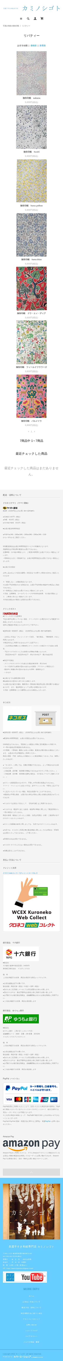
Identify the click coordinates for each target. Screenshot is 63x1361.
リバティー (26, 26)
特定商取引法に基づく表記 (31, 1313)
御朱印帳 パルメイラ (31, 421)
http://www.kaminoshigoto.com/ (20, 1268)
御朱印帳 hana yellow (31, 205)
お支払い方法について (31, 1302)
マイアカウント (31, 1336)
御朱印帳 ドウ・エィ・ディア (31, 313)
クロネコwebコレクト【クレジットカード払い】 (20, 873)
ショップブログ (31, 1330)
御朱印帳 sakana (31, 98)
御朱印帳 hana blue (31, 259)
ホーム (31, 1296)
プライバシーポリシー (31, 1319)
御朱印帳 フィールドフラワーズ (31, 367)
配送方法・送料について (31, 1307)
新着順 (43, 45)
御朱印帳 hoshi (32, 152)
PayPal (47, 1121)
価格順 (33, 45)
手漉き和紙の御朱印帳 (11, 26)
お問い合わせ (31, 1325)
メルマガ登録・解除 (31, 1342)
